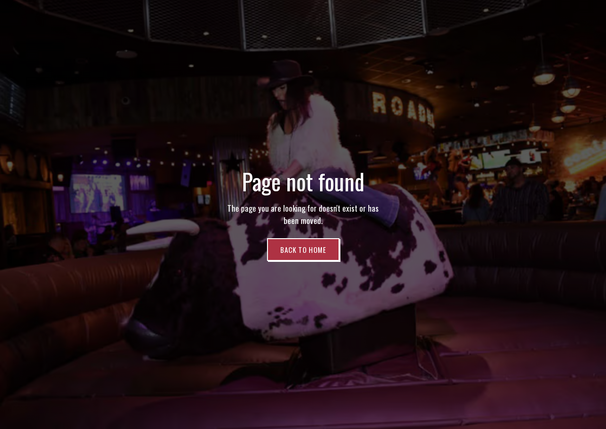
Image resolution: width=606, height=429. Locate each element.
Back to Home (303, 249)
